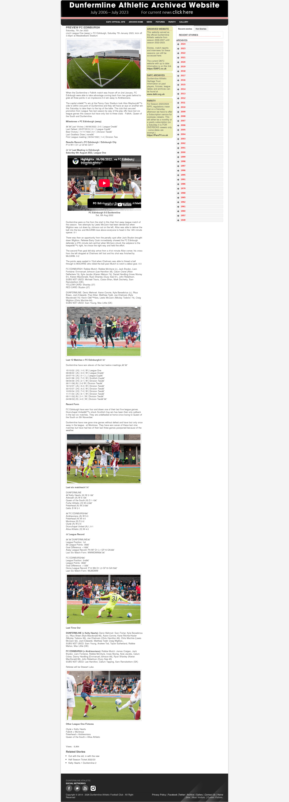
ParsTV (172, 22)
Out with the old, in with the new (83, 756)
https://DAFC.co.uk (156, 68)
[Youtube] (85, 788)
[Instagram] (93, 788)
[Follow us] (77, 788)
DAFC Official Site (115, 22)
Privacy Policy (159, 794)
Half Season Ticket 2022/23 (81, 759)
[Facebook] (69, 788)
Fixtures (160, 22)
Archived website (158, 28)
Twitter (182, 794)
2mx (188, 797)
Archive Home (136, 22)
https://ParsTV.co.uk (157, 135)
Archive (190, 794)
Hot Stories (201, 28)
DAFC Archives (156, 75)
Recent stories (185, 28)
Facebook (172, 794)
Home (220, 794)
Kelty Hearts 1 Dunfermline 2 (82, 762)
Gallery (183, 22)
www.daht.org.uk (156, 94)
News (149, 22)
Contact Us (210, 794)
